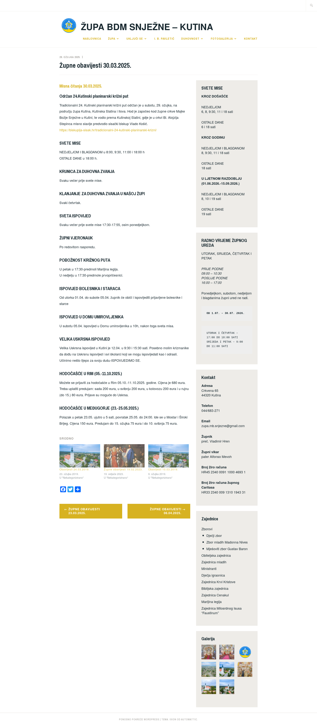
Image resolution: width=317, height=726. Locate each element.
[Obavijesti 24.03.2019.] (79, 455)
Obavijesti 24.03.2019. (74, 469)
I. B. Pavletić (164, 39)
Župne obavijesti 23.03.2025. (84, 511)
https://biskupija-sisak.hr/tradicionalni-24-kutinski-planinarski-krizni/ (108, 129)
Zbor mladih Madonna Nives (227, 542)
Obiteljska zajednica (216, 555)
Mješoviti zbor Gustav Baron (227, 548)
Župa (111, 39)
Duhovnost (190, 39)
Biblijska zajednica (214, 588)
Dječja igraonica (213, 575)
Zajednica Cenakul (215, 595)
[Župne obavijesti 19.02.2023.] (124, 455)
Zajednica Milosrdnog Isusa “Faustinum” (221, 610)
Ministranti (208, 568)
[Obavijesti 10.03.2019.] (168, 455)
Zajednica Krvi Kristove (218, 581)
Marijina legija (211, 601)
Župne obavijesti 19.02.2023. (123, 469)
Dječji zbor (214, 535)
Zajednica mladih (213, 561)
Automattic (189, 719)
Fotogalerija (222, 39)
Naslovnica (92, 39)
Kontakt (251, 39)
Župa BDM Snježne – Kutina (147, 26)
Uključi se (134, 39)
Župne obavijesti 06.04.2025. (165, 511)
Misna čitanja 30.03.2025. (80, 86)
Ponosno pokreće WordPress (139, 719)
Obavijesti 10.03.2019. (163, 469)
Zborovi (206, 528)
